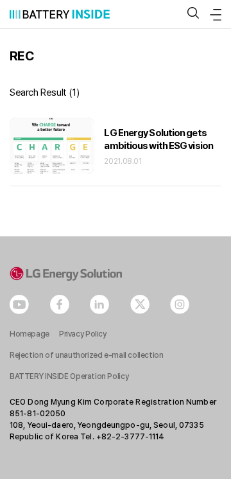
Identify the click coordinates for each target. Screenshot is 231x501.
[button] (193, 13)
